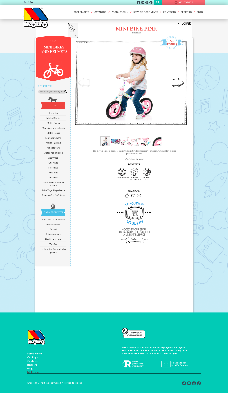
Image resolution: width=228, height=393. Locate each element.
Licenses (53, 177)
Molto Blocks (53, 118)
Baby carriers (53, 224)
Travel (53, 229)
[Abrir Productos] (127, 12)
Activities (53, 157)
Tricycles (53, 113)
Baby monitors (53, 234)
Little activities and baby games (53, 250)
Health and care (53, 239)
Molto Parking (53, 142)
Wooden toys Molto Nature (53, 184)
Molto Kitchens (53, 137)
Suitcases (53, 167)
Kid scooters (53, 147)
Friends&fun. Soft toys (53, 195)
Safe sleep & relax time (53, 219)
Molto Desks (53, 132)
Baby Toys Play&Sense (53, 190)
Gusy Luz (53, 162)
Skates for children (53, 152)
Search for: (45, 86)
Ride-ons (53, 172)
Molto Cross (53, 123)
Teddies (53, 244)
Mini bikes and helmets (53, 128)
